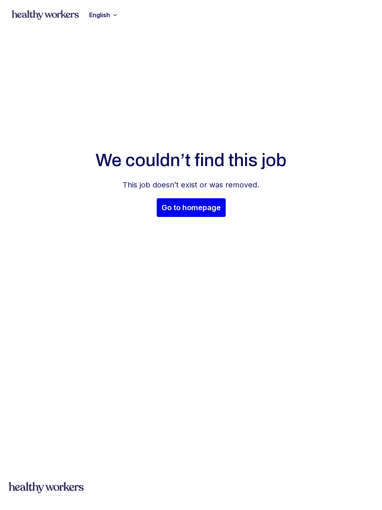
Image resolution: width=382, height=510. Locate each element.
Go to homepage (191, 207)
